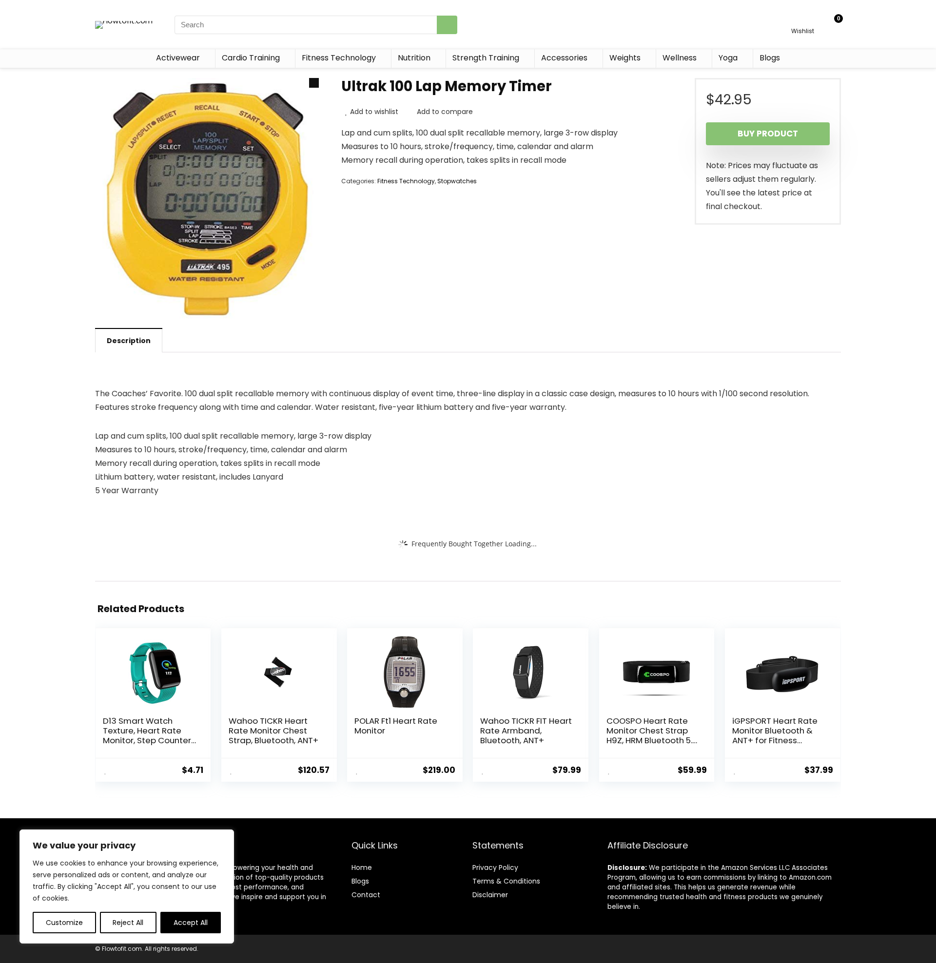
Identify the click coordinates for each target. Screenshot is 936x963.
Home (361, 867)
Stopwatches (457, 181)
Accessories (564, 57)
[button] (314, 83)
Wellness (680, 57)
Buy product (768, 133)
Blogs (770, 57)
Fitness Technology (339, 57)
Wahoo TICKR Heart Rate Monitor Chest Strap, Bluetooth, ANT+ (273, 730)
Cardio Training (251, 57)
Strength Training (485, 57)
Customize (64, 922)
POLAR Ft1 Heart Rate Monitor (395, 725)
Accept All (191, 922)
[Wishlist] (802, 20)
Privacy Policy (495, 867)
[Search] (447, 25)
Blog (358, 881)
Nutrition (414, 57)
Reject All (128, 922)
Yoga (728, 57)
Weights (625, 57)
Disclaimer (490, 895)
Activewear (178, 57)
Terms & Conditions (506, 881)
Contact (365, 895)
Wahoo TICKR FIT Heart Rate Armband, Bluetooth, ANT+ (526, 730)
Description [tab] (129, 341)
